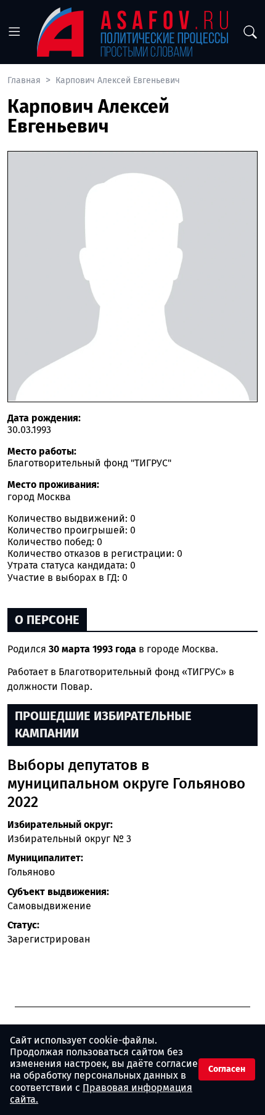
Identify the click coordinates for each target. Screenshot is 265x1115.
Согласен (226, 1069)
